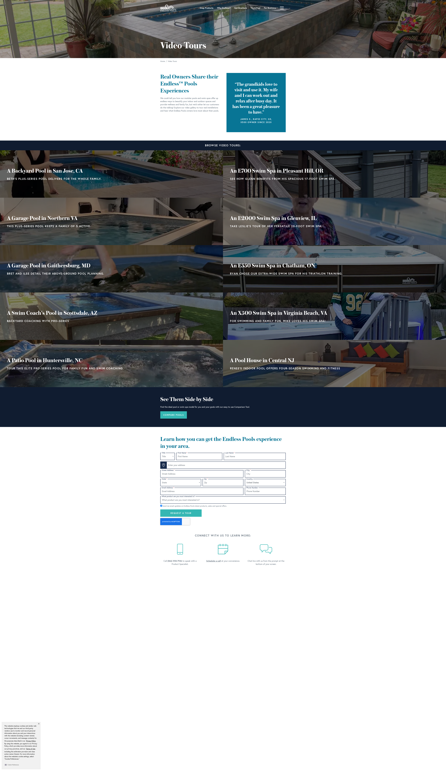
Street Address (168, 470)
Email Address (168, 488)
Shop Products (206, 8)
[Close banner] (38, 723)
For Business (270, 8)
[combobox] (167, 456)
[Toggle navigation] (282, 8)
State (164, 479)
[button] (11, 765)
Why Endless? (224, 8)
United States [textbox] (252, 482)
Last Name (229, 453)
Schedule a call (213, 560)
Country (249, 479)
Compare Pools (173, 414)
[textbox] (168, 456)
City (248, 470)
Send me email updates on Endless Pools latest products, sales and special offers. (194, 506)
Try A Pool (255, 8)
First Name (182, 453)
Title (163, 453)
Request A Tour (181, 513)
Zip (206, 479)
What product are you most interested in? (178, 496)
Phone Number (252, 488)
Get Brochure (240, 8)
